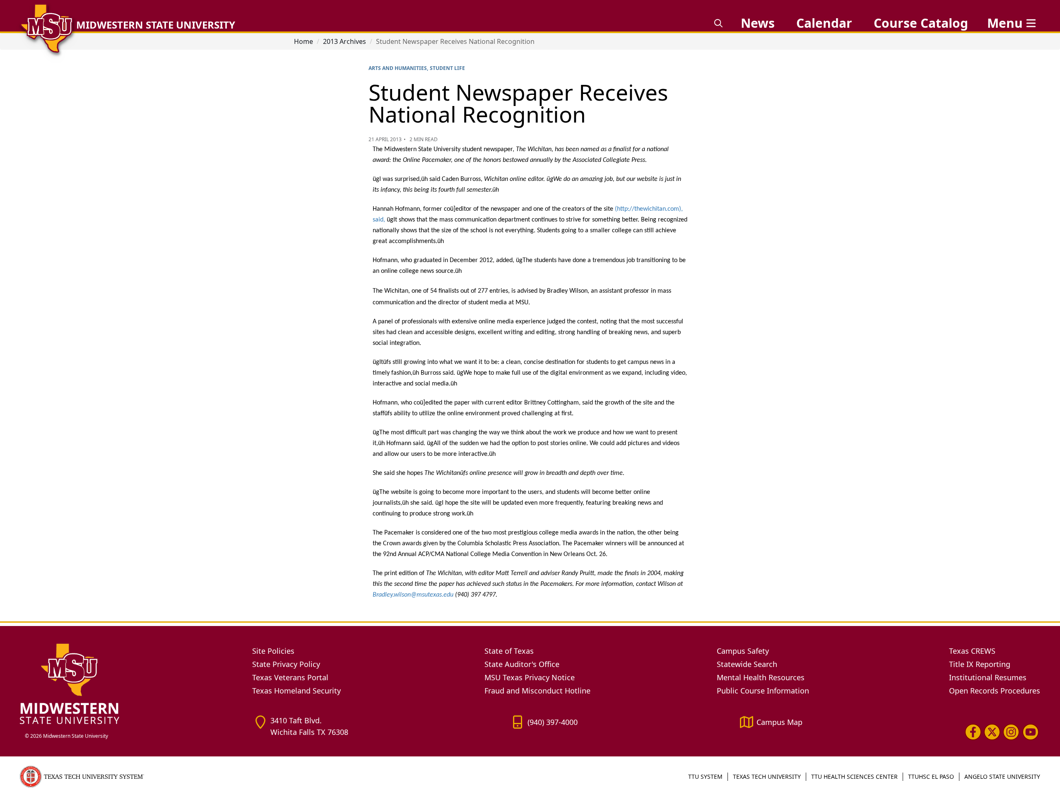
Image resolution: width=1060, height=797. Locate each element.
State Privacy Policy (286, 664)
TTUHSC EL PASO (931, 776)
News (758, 22)
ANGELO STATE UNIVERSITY (1002, 776)
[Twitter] (992, 731)
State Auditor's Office (521, 664)
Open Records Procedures (994, 691)
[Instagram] (1011, 731)
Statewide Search (747, 664)
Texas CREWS (972, 651)
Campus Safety (743, 651)
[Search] (718, 23)
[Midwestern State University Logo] (131, 683)
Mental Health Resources (761, 677)
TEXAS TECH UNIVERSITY (767, 776)
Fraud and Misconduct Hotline (537, 691)
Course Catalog (921, 22)
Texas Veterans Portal (290, 677)
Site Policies (273, 651)
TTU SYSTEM (705, 776)
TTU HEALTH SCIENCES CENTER (854, 776)
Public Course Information (763, 691)
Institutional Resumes (987, 677)
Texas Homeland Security (296, 691)
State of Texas (509, 651)
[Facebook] (973, 731)
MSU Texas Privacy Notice (529, 677)
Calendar (824, 22)
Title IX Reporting (979, 664)
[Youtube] (1030, 731)
